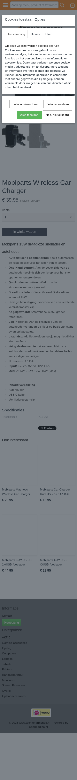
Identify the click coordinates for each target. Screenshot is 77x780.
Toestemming (16, 34)
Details (35, 34)
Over (48, 34)
